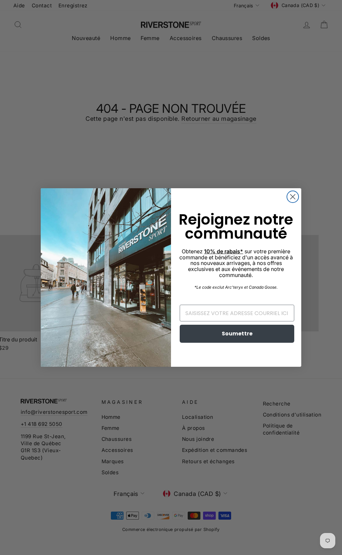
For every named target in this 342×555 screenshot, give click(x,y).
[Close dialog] (293, 197)
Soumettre (237, 333)
